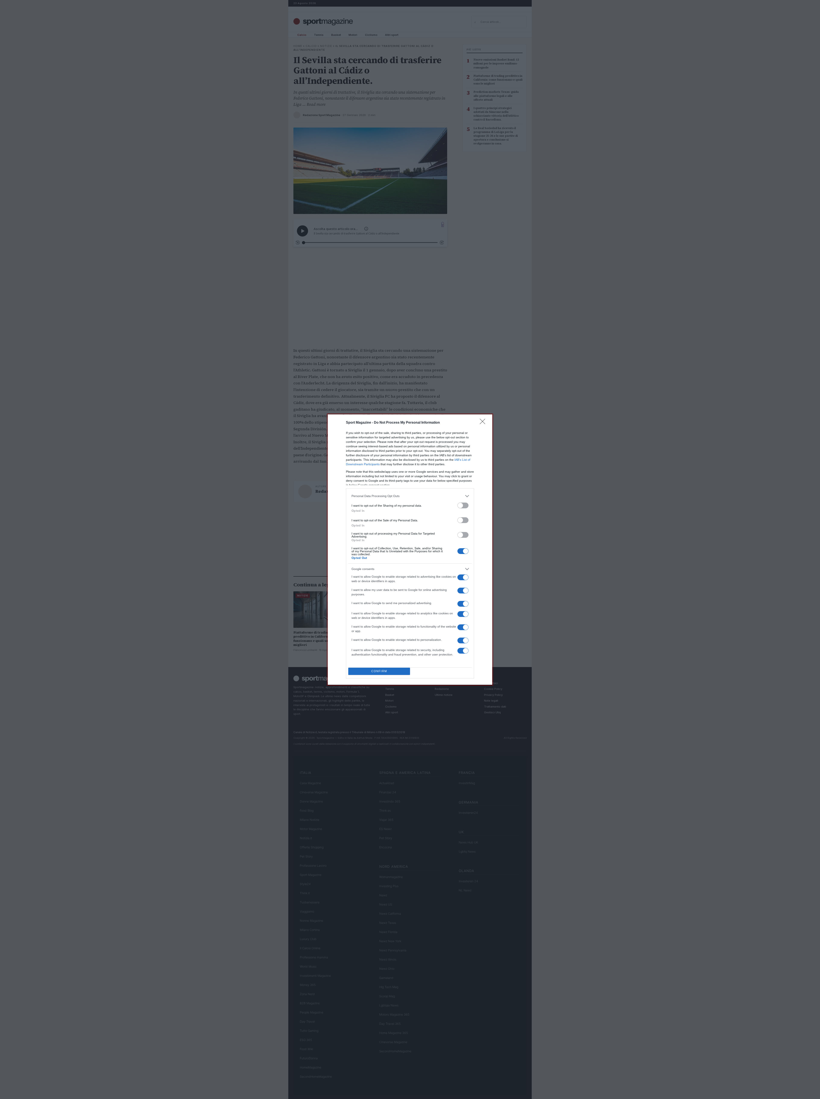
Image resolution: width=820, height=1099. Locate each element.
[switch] (463, 505)
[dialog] (410, 549)
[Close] (484, 423)
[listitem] (410, 496)
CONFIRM (379, 671)
